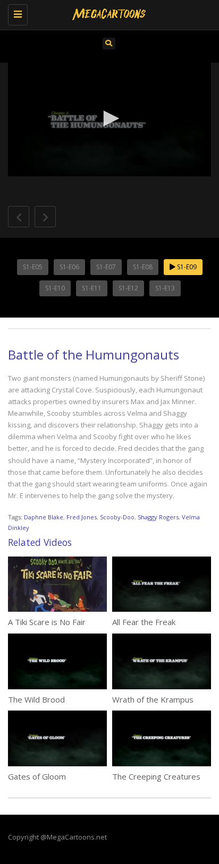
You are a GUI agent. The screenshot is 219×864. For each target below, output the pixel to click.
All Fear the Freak (143, 622)
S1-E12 (128, 288)
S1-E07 (106, 266)
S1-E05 (33, 266)
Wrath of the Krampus (152, 699)
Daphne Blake (43, 517)
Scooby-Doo (117, 517)
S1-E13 (165, 288)
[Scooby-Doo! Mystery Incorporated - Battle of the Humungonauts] (107, 13)
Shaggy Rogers (158, 517)
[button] (109, 118)
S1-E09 (186, 266)
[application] (109, 120)
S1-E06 (69, 266)
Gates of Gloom (37, 776)
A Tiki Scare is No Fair (47, 622)
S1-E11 (92, 288)
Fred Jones (81, 517)
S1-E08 (143, 266)
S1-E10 (55, 288)
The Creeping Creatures (156, 776)
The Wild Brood (36, 699)
